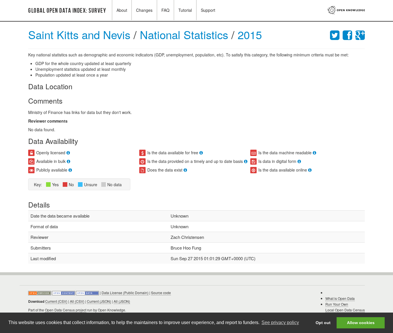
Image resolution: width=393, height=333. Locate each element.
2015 (250, 34)
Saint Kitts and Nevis (79, 34)
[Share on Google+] (360, 34)
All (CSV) (77, 301)
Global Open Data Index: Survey (67, 11)
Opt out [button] (323, 322)
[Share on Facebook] (349, 34)
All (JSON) (122, 301)
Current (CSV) (56, 301)
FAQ (165, 10)
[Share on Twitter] (336, 34)
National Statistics (185, 34)
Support (208, 10)
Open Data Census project (65, 309)
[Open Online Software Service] (40, 292)
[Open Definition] (64, 292)
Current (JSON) (99, 301)
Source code (161, 292)
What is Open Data (340, 298)
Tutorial (185, 10)
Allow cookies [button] (361, 322)
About (122, 10)
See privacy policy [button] (280, 322)
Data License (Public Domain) (125, 292)
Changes (144, 10)
